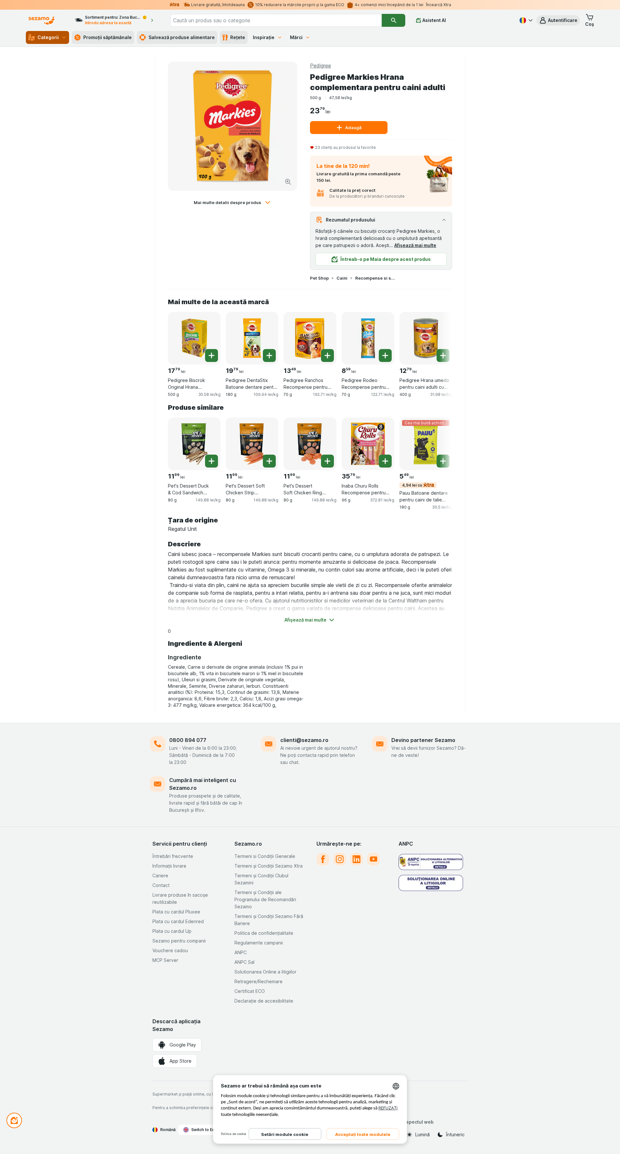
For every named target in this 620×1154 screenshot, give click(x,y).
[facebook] (322, 859)
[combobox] (276, 20)
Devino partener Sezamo (423, 740)
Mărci (296, 37)
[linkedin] (356, 859)
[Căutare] (393, 20)
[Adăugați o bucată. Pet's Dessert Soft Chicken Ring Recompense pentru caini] (327, 461)
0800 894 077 (187, 740)
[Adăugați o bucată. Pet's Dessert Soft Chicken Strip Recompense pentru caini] (269, 461)
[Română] (525, 20)
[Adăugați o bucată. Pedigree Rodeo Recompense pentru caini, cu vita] (385, 355)
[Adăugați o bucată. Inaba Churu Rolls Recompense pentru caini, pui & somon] (385, 461)
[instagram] (339, 859)
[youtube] (373, 859)
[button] (558, 20)
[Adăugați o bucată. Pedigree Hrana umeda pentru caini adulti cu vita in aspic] (443, 355)
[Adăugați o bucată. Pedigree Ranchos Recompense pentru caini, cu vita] (327, 355)
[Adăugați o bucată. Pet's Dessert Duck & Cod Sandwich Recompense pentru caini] (211, 461)
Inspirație (263, 37)
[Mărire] (288, 182)
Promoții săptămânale (107, 37)
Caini (341, 278)
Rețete (237, 37)
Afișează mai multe (415, 245)
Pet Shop (319, 278)
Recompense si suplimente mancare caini (376, 278)
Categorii (48, 37)
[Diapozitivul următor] (439, 336)
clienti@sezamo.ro (304, 740)
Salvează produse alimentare (182, 37)
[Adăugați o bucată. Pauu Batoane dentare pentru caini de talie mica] (443, 461)
